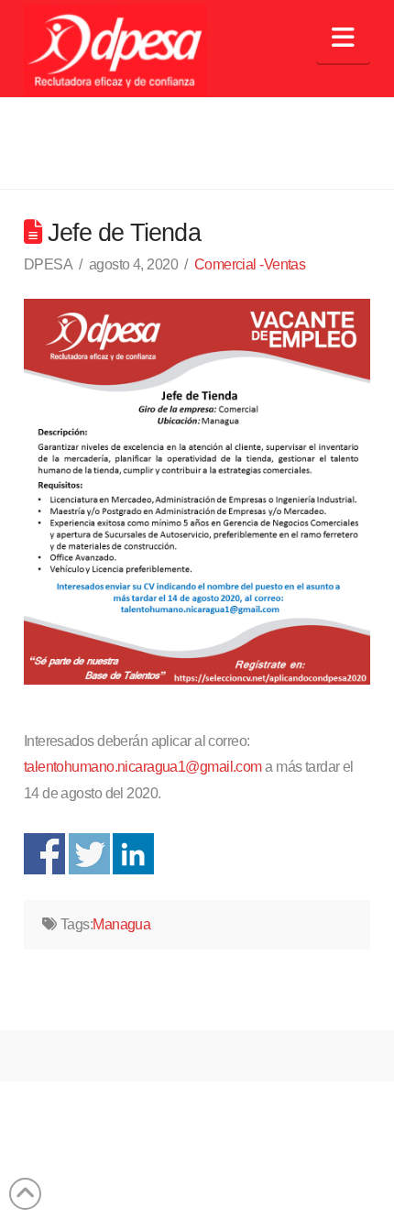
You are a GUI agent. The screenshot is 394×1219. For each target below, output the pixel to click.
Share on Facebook (44, 853)
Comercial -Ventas (249, 264)
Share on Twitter (89, 853)
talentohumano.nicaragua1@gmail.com (143, 766)
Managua (121, 924)
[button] (343, 38)
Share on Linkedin (133, 853)
